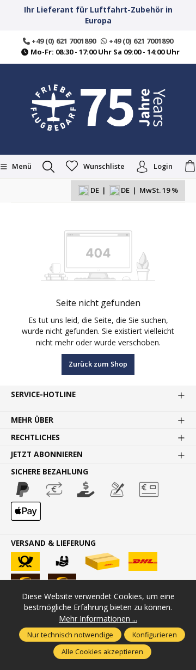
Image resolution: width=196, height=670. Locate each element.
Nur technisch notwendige (70, 634)
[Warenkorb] (190, 166)
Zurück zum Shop (98, 364)
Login (163, 166)
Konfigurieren (154, 634)
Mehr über (32, 420)
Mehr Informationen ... (98, 618)
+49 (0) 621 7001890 (63, 41)
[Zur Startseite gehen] (98, 108)
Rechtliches (35, 437)
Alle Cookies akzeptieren (102, 651)
